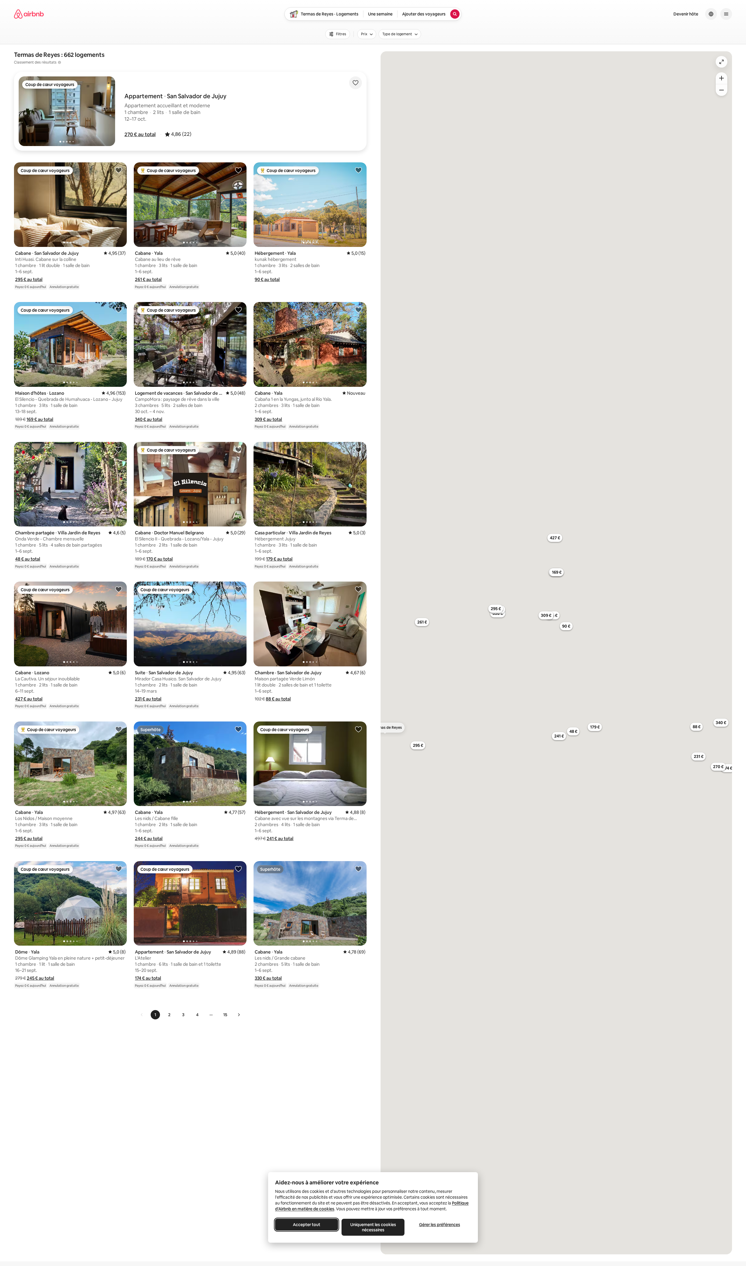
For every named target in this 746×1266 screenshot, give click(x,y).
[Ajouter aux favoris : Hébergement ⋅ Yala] (358, 170)
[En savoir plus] (59, 62)
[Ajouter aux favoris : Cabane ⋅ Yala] (238, 170)
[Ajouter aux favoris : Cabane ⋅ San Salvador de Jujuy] (118, 170)
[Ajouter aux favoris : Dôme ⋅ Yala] (118, 868)
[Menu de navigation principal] (726, 14)
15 (225, 1014)
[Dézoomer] (721, 78)
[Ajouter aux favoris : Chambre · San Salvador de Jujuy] (358, 589)
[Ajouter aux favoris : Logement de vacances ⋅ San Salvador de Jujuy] (238, 309)
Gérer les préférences (439, 1224)
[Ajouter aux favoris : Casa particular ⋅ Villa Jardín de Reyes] (358, 449)
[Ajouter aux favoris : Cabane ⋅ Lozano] (118, 589)
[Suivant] (238, 1014)
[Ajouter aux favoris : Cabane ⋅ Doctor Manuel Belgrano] (238, 449)
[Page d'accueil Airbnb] (29, 14)
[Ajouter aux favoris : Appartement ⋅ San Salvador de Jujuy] (238, 868)
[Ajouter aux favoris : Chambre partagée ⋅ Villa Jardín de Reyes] (118, 449)
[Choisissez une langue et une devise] (711, 14)
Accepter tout (306, 1224)
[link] (142, 1014)
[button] (140, 134)
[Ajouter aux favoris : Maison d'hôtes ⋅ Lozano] (118, 309)
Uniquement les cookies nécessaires (373, 1227)
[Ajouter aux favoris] (355, 82)
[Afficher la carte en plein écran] (721, 62)
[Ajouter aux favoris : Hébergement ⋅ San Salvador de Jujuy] (358, 729)
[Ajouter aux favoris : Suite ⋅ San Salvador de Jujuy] (238, 589)
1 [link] (155, 1014)
